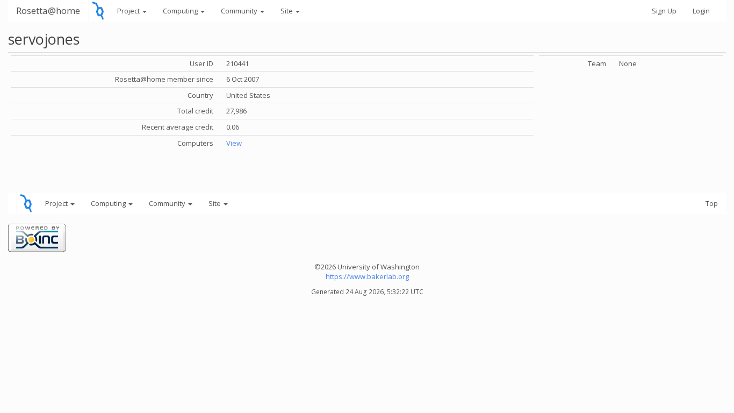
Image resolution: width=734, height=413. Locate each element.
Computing (181, 11)
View (234, 143)
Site (287, 11)
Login (701, 11)
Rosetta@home (48, 10)
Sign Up (664, 11)
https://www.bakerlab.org (367, 276)
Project (129, 11)
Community (240, 11)
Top (712, 203)
